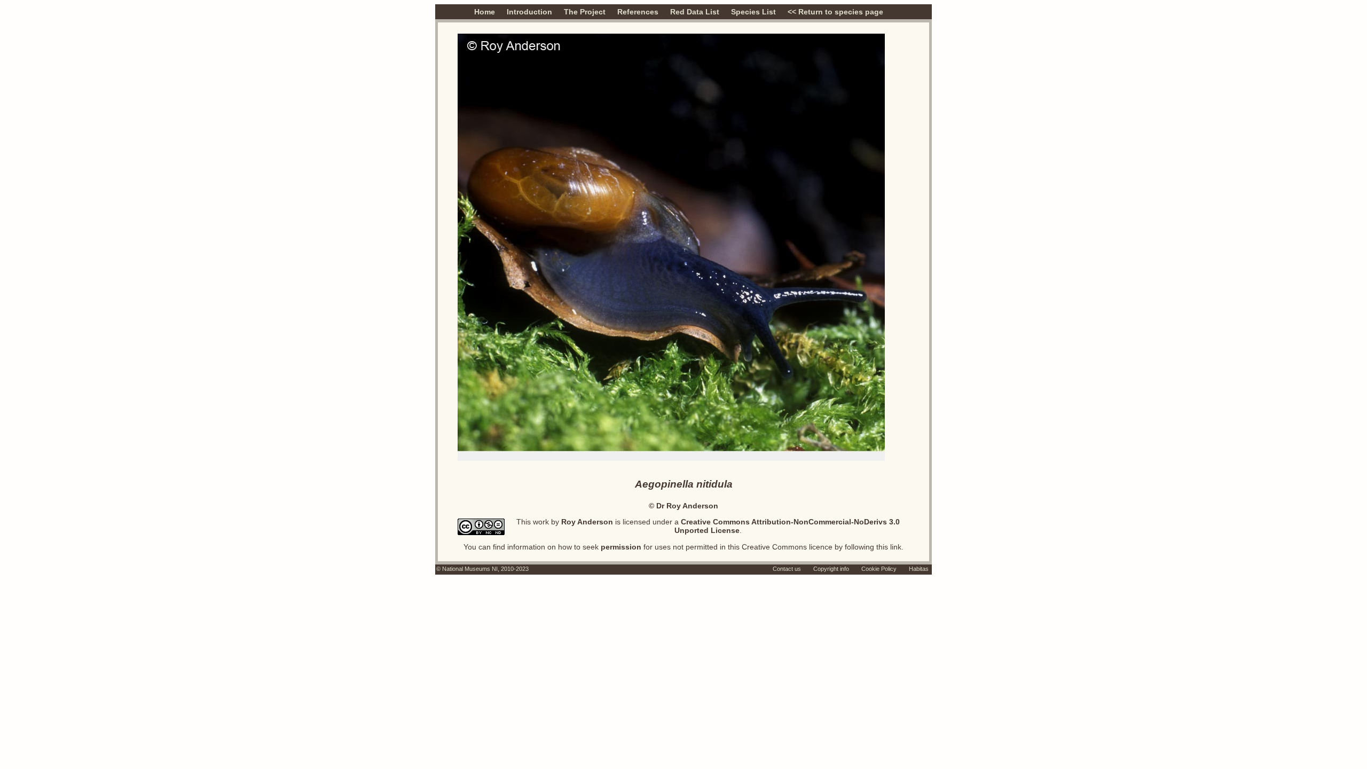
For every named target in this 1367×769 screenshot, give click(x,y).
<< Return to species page (835, 11)
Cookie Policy (879, 569)
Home (484, 11)
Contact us (787, 569)
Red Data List (694, 11)
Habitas (919, 569)
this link (888, 547)
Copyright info (831, 569)
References (637, 11)
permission (621, 547)
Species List (753, 11)
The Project (585, 11)
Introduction (529, 11)
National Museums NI (470, 569)
